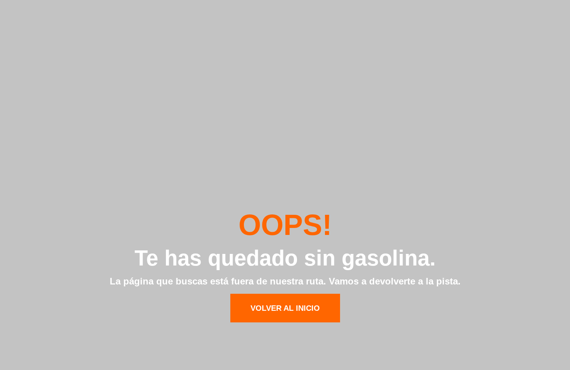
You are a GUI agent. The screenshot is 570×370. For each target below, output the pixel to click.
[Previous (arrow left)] (13, 185)
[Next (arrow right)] (556, 185)
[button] (285, 308)
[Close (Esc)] (561, 8)
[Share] (544, 8)
